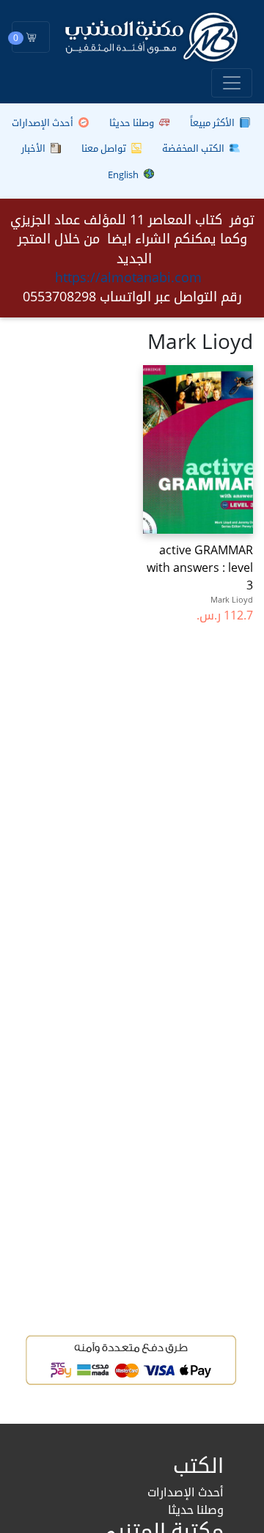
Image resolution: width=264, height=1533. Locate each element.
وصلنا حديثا (132, 122)
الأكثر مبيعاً (213, 122)
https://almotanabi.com (128, 277)
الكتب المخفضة (194, 148)
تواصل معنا (104, 148)
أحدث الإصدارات (44, 122)
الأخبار (34, 148)
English (124, 174)
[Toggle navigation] (231, 83)
